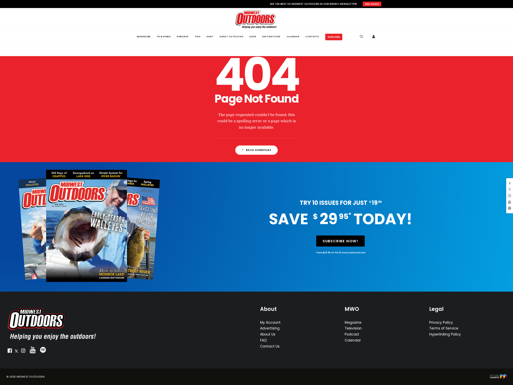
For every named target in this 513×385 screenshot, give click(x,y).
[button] (9, 351)
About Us (267, 334)
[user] (374, 36)
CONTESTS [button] (312, 36)
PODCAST (183, 36)
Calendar (353, 340)
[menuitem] (143, 36)
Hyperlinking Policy (445, 334)
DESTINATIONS (271, 36)
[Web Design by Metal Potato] (498, 378)
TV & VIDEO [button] (164, 36)
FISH (197, 36)
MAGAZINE (143, 36)
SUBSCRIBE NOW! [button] (340, 241)
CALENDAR (293, 36)
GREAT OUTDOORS (231, 36)
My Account (270, 322)
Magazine (353, 322)
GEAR (252, 36)
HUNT (209, 36)
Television (353, 328)
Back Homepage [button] (258, 150)
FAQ (263, 340)
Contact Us (270, 346)
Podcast (352, 334)
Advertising (270, 328)
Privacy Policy (441, 322)
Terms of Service (443, 328)
